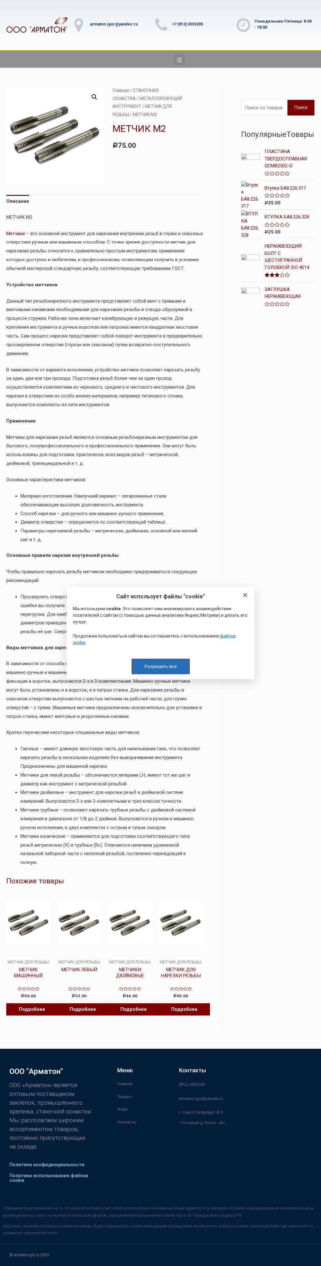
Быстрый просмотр (28, 954)
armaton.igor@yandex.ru (114, 24)
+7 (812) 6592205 (187, 24)
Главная (121, 90)
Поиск (301, 107)
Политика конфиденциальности (46, 1164)
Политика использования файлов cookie (48, 1178)
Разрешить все (161, 666)
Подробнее (32, 1009)
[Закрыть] (245, 595)
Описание (17, 201)
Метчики (15, 233)
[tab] (17, 201)
